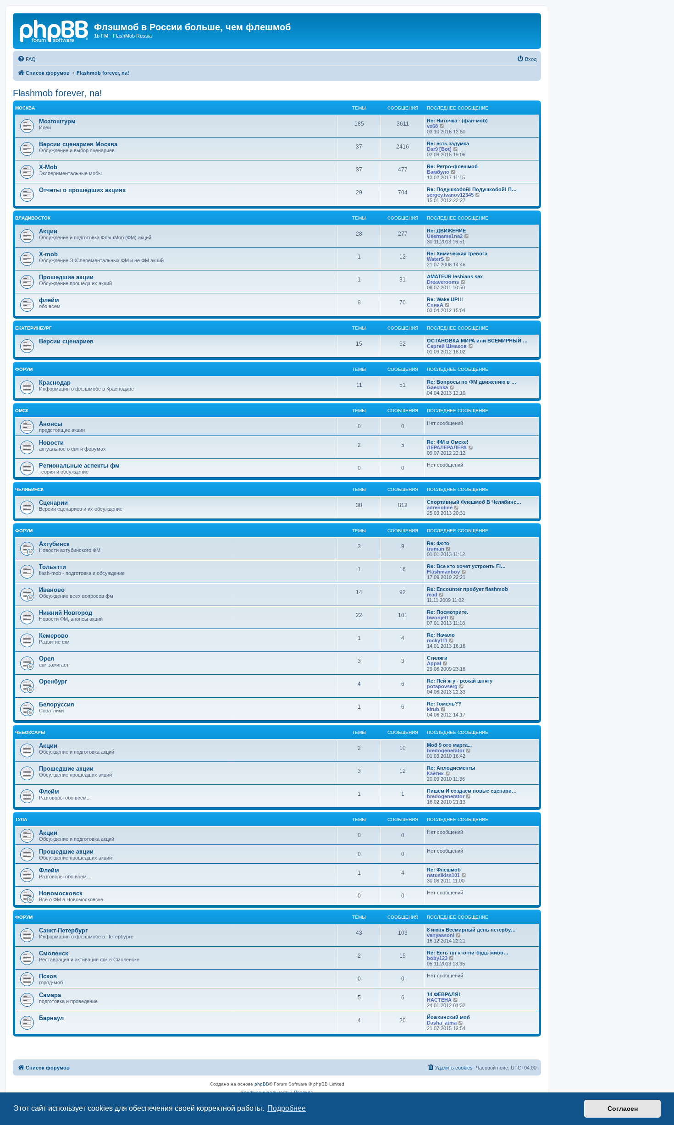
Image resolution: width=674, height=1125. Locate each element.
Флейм (49, 791)
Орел (46, 658)
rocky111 (437, 640)
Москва (25, 107)
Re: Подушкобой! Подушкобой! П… (472, 189)
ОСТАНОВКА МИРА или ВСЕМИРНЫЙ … (477, 340)
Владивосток (32, 218)
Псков (48, 976)
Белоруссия (56, 704)
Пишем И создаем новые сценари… (472, 791)
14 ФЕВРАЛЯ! (443, 994)
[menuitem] (26, 59)
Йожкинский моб (448, 1017)
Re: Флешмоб (444, 869)
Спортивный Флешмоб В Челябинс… (474, 502)
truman (435, 548)
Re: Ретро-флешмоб (452, 166)
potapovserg (442, 686)
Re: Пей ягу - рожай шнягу (459, 681)
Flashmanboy (443, 571)
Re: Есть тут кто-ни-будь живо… (467, 952)
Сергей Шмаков (447, 346)
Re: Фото (438, 543)
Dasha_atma (442, 1023)
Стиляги (437, 658)
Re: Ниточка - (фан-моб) (457, 120)
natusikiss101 (443, 875)
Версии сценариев (66, 341)
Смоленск (53, 953)
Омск (21, 410)
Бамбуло (438, 172)
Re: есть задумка (448, 143)
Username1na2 (445, 236)
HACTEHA (439, 1000)
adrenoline (440, 507)
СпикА (435, 305)
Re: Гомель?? (444, 703)
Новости (51, 442)
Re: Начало (441, 635)
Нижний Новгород (65, 612)
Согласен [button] (623, 1108)
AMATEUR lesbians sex (455, 276)
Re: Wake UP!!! (445, 299)
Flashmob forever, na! (57, 93)
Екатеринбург (33, 328)
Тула (21, 819)
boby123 (437, 958)
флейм (49, 300)
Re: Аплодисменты (451, 768)
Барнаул (51, 1018)
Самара (50, 995)
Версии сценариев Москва (78, 144)
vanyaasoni (440, 935)
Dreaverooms (443, 282)
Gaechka (437, 387)
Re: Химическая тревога (457, 253)
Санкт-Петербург (63, 930)
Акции (48, 231)
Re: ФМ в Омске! (448, 442)
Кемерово (53, 635)
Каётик (435, 773)
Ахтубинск (54, 543)
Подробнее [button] (286, 1108)
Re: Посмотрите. (447, 612)
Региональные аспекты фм (79, 465)
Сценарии (53, 502)
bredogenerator (445, 750)
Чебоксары (30, 732)
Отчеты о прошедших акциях (82, 190)
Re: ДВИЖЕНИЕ (446, 230)
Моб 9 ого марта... (449, 745)
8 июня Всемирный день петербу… (471, 929)
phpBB (261, 1083)
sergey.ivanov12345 (450, 195)
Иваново (52, 589)
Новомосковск (61, 893)
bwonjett (437, 617)
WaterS (435, 259)
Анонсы (50, 423)
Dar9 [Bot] (439, 149)
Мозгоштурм (57, 121)
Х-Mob (48, 167)
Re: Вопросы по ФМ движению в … (471, 382)
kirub (433, 709)
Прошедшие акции (66, 277)
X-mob (48, 254)
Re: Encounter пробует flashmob (467, 589)
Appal (434, 663)
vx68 (432, 126)
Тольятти (52, 566)
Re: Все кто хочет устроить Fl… (466, 566)
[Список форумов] (54, 29)
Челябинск (29, 489)
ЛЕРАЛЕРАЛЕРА (447, 447)
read (432, 594)
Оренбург (53, 681)
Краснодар (55, 382)
